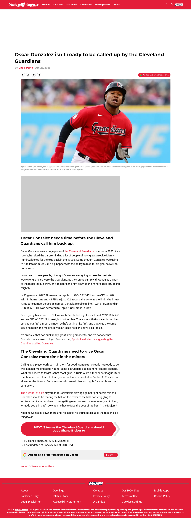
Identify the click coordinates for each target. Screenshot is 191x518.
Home (24, 466)
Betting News (102, 4)
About (116, 4)
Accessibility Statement (67, 501)
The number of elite (32, 392)
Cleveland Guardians (42, 466)
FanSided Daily (30, 496)
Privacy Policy (101, 496)
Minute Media (21, 510)
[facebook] (166, 4)
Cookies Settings (132, 501)
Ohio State (86, 4)
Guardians (71, 4)
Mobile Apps (161, 490)
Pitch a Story (60, 496)
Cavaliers (58, 4)
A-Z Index (99, 501)
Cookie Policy (162, 496)
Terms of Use (130, 496)
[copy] (39, 75)
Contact (98, 490)
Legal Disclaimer (31, 501)
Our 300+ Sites (130, 490)
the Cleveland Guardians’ (79, 251)
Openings (58, 490)
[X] (172, 4)
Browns (46, 4)
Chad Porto (26, 67)
